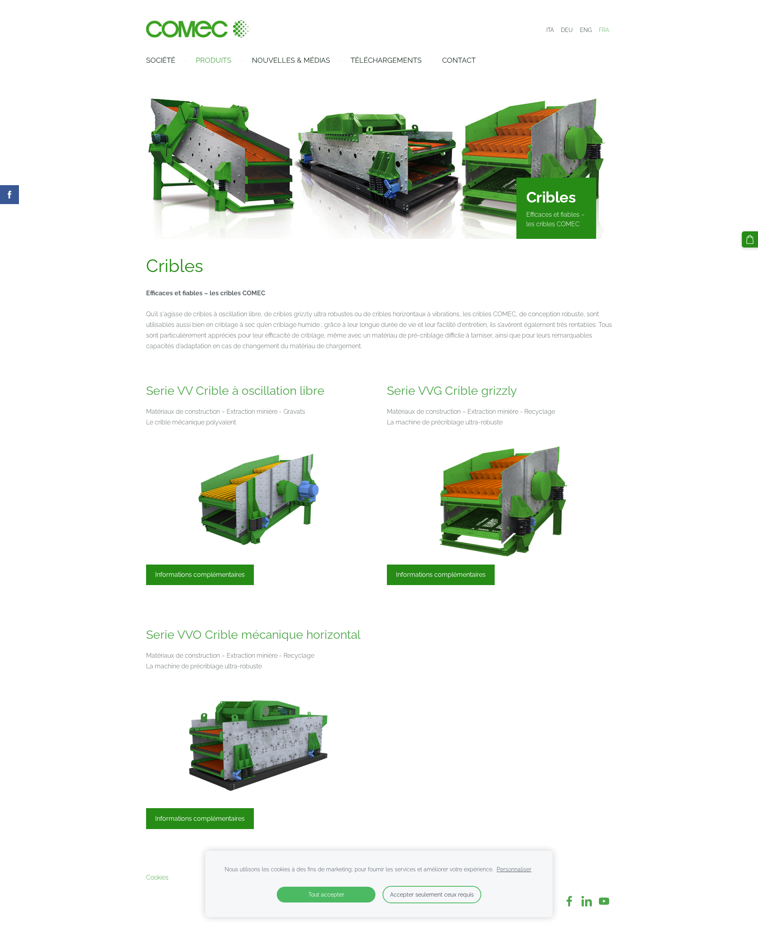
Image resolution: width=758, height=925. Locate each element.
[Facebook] (569, 901)
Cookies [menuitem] (157, 877)
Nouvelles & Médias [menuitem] (291, 60)
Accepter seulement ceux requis (432, 894)
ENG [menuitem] (586, 30)
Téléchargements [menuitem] (386, 60)
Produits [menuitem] (213, 60)
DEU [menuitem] (567, 30)
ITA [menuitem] (550, 30)
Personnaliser (514, 869)
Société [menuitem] (160, 60)
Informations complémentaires (200, 574)
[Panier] (750, 239)
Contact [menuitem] (459, 60)
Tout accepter (326, 894)
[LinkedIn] (587, 901)
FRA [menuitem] (604, 30)
